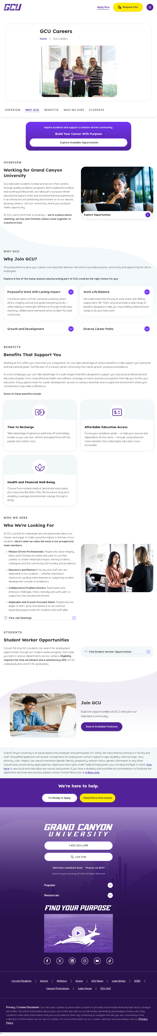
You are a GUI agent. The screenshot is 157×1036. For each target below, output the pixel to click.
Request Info (130, 7)
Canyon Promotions (57, 988)
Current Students (21, 980)
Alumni (44, 980)
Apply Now (103, 7)
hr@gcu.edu (92, 772)
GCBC (137, 980)
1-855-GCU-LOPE (78, 845)
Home (43, 38)
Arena (79, 980)
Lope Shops (118, 980)
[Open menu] (150, 7)
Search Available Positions (101, 726)
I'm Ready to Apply (59, 797)
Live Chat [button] (80, 856)
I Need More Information (97, 797)
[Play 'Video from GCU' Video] (78, 933)
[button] (13, 110)
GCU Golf (105, 988)
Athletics (62, 980)
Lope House (85, 988)
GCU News (97, 980)
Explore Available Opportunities (79, 142)
